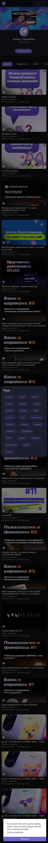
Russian (36, 404)
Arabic (22, 397)
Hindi (36, 410)
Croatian (10, 424)
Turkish (23, 410)
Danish (26, 445)
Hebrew (24, 424)
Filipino (9, 452)
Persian (22, 438)
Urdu (23, 417)
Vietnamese (11, 445)
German (22, 404)
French (9, 404)
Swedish (35, 438)
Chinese (9, 417)
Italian (8, 438)
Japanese (10, 431)
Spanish (9, 410)
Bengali (38, 424)
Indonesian (36, 417)
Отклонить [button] (25, 839)
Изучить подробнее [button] (15, 832)
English (9, 397)
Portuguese (27, 431)
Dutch (34, 397)
